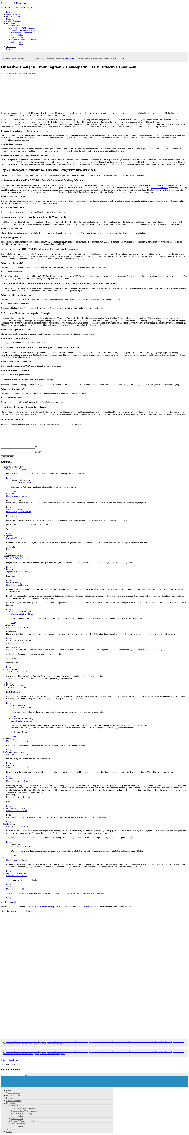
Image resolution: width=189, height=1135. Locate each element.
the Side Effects (87, 906)
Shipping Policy (17, 44)
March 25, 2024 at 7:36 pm (17, 781)
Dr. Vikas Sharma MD (13, 73)
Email (37, 452)
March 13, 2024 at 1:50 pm (22, 846)
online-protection (18, 42)
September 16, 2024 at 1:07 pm (19, 571)
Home (8, 12)
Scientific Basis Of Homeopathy (24, 30)
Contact (9, 49)
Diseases (9, 19)
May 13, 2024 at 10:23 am (17, 627)
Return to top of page (9, 1060)
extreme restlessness (159, 187)
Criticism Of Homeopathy (21, 33)
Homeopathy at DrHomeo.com (13, 3)
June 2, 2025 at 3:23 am (21, 482)
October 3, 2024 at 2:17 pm (17, 558)
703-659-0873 (70, 59)
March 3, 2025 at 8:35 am (16, 496)
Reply (8, 478)
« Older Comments (8, 902)
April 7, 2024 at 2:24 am (21, 707)
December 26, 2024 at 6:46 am (18, 511)
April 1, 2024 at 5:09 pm (16, 687)
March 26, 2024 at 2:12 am (17, 768)
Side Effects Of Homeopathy (23, 28)
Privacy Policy (17, 35)
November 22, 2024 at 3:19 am (18, 538)
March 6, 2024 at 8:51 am (16, 875)
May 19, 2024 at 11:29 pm (17, 585)
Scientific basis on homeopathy (41, 906)
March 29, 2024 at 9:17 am (17, 754)
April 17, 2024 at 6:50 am (16, 672)
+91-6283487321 (121, 59)
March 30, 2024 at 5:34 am (17, 741)
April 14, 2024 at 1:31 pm (21, 721)
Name (37, 447)
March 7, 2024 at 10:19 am (17, 826)
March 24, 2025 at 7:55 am (22, 614)
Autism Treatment (13, 21)
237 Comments (29, 73)
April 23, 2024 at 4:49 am (16, 643)
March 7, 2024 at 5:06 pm (16, 811)
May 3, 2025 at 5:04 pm (16, 469)
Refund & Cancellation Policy (23, 40)
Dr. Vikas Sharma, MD (15, 16)
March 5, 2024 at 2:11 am (16, 889)
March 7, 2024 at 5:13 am (16, 860)
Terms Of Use (17, 37)
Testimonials (11, 47)
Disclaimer (10, 23)
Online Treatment (13, 14)
